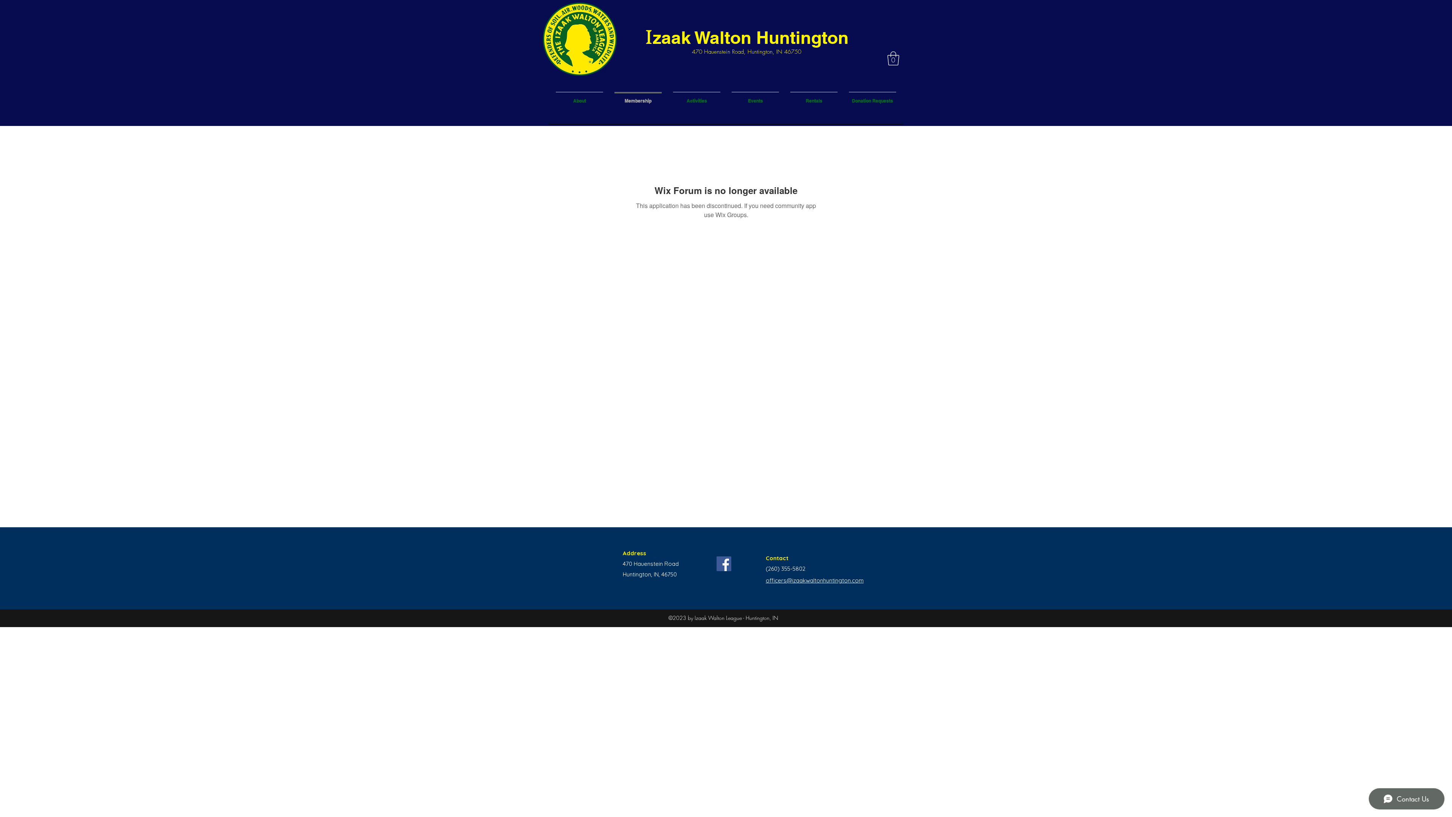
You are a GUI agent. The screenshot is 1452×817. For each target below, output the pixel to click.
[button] (893, 58)
